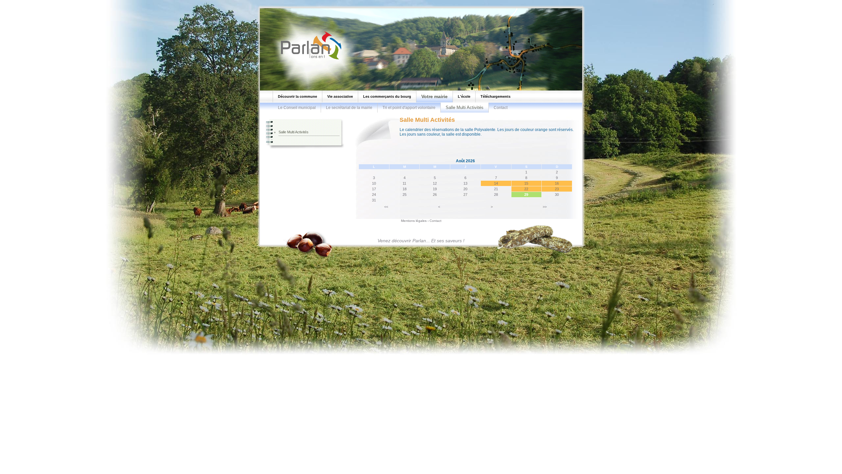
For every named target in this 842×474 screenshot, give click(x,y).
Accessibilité (61, 2)
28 (496, 195)
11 (404, 183)
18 (405, 189)
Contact (501, 107)
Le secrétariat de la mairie (349, 107)
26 (435, 195)
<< (386, 207)
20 (465, 189)
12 (435, 183)
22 (526, 189)
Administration (83, 2)
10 (374, 183)
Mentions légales (414, 221)
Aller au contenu (36, 2)
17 (374, 189)
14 (496, 183)
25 (405, 195)
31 (374, 200)
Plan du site (13, 2)
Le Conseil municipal (297, 107)
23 (557, 189)
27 (465, 195)
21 (496, 189)
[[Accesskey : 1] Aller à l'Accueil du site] (309, 59)
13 (465, 183)
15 (526, 183)
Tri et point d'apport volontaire (409, 107)
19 (435, 189)
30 (557, 195)
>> (545, 207)
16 (557, 183)
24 (374, 195)
